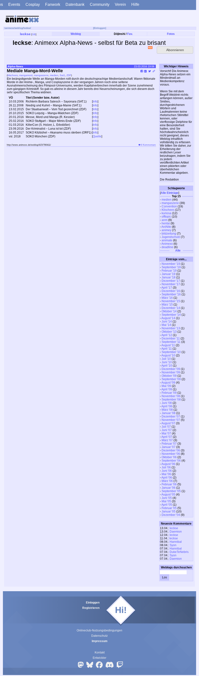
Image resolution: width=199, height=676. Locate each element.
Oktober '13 (169, 331)
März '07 (167, 440)
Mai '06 (166, 474)
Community (99, 4)
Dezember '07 (171, 416)
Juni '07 (167, 430)
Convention (169, 206)
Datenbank (75, 4)
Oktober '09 (169, 375)
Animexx (167, 243)
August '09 (168, 382)
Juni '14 (167, 321)
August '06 (168, 464)
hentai (166, 223)
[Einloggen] (99, 28)
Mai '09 (166, 386)
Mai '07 (166, 433)
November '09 (171, 372)
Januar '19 (168, 274)
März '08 (167, 409)
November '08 (171, 396)
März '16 (167, 297)
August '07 (168, 423)
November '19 (171, 264)
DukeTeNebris (179, 552)
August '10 (168, 355)
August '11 (168, 345)
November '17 (171, 284)
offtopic (166, 216)
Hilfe (135, 4)
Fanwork (52, 4)
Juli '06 (166, 467)
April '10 (166, 365)
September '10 (171, 352)
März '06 (167, 481)
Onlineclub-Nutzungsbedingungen (99, 630)
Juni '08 (167, 403)
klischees (13, 75)
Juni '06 (167, 470)
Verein (120, 4)
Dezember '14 (171, 308)
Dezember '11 (171, 338)
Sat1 (62, 75)
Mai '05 (166, 501)
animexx (9, 28)
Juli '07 (166, 426)
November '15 (171, 301)
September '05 (171, 491)
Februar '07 (169, 443)
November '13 (171, 328)
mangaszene (170, 203)
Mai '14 (166, 325)
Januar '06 (168, 487)
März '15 (167, 304)
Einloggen (93, 602)
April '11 (166, 348)
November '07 (171, 420)
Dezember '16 (171, 291)
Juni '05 (167, 498)
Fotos (171, 34)
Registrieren (91, 608)
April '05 (166, 504)
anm (164, 220)
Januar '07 (168, 447)
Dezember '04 (171, 515)
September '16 (171, 294)
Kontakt (100, 652)
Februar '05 (169, 508)
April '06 (166, 477)
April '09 (166, 389)
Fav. (130, 34)
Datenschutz (99, 635)
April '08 (166, 406)
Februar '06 (169, 484)
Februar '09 (169, 392)
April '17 (166, 287)
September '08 (171, 399)
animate (167, 240)
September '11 (171, 342)
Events (14, 4)
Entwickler (99, 658)
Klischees (168, 210)
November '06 (171, 454)
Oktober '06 (169, 457)
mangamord (26, 75)
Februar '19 (169, 270)
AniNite (166, 226)
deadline (167, 247)
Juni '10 (167, 362)
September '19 (171, 267)
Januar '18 (168, 277)
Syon (173, 545)
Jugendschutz (171, 237)
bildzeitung (169, 233)
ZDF (68, 75)
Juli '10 (166, 359)
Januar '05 (168, 511)
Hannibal (176, 541)
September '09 (171, 379)
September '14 (171, 314)
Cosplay (32, 4)
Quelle (97, 136)
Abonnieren (175, 50)
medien (167, 199)
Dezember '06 (171, 450)
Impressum (100, 641)
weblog (19, 28)
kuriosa (166, 213)
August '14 (168, 318)
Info (95, 101)
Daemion (176, 531)
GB (34, 34)
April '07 (166, 437)
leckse (27, 28)
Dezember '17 (171, 281)
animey (166, 230)
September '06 (171, 460)
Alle (177, 250)
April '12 (166, 335)
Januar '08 (168, 413)
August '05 (168, 494)
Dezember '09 (171, 369)
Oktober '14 (169, 311)
